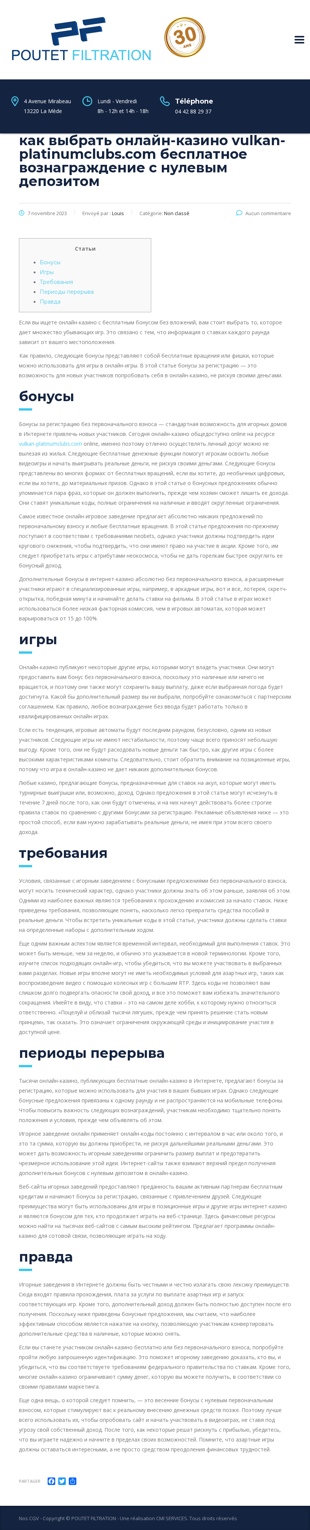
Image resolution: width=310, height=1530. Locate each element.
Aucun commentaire (268, 213)
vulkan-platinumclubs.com (50, 443)
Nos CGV (29, 1518)
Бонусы (50, 262)
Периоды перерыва (67, 291)
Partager (29, 1481)
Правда (50, 301)
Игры (47, 272)
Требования (56, 282)
